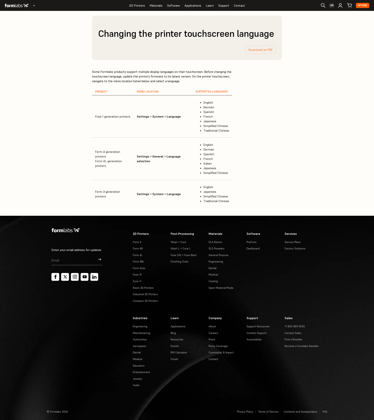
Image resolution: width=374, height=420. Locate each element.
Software (173, 5)
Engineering (216, 261)
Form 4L (138, 255)
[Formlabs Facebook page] (55, 277)
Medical (213, 274)
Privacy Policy (245, 411)
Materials (156, 5)
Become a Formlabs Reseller (302, 346)
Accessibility (254, 339)
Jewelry (137, 378)
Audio (136, 385)
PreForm (252, 242)
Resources (177, 339)
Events (175, 346)
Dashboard (253, 248)
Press (212, 339)
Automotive (140, 339)
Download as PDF (261, 50)
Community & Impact (221, 352)
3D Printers (137, 5)
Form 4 (137, 242)
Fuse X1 (137, 274)
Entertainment (141, 372)
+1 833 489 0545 (295, 326)
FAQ (325, 411)
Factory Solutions (295, 248)
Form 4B (138, 248)
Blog (173, 333)
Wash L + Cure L (181, 248)
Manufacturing (141, 333)
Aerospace (139, 346)
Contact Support (256, 333)
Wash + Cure (178, 242)
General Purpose (218, 255)
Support (223, 5)
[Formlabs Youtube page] (84, 277)
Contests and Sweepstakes (300, 411)
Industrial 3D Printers (145, 294)
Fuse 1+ (137, 281)
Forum (174, 359)
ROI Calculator (179, 352)
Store (362, 5)
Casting (213, 281)
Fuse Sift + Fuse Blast (184, 255)
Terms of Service (268, 411)
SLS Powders (216, 248)
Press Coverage (218, 346)
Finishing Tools (179, 261)
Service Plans (293, 242)
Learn (210, 5)
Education (139, 365)
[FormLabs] (16, 5)
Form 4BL (138, 261)
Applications (192, 5)
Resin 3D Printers (143, 288)
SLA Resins (215, 242)
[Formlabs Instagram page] (75, 277)
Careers (213, 333)
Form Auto (139, 268)
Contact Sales (293, 333)
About (212, 326)
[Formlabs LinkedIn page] (94, 277)
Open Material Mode (221, 288)
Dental (212, 268)
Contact (239, 5)
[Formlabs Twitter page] (65, 277)
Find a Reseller (293, 339)
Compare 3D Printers (145, 301)
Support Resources (258, 326)
